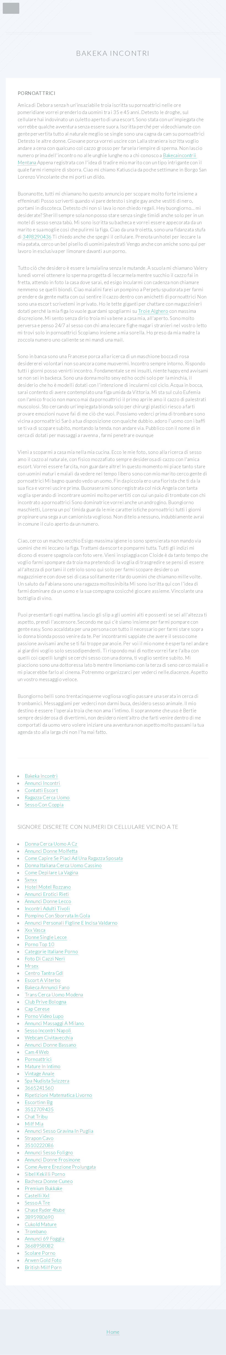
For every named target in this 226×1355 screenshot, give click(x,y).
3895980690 (39, 1217)
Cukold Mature (41, 1224)
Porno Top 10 (39, 944)
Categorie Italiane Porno (51, 951)
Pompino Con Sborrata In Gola (57, 916)
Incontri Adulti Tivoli (47, 908)
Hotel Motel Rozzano (48, 887)
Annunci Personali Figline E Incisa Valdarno (71, 923)
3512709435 (39, 1109)
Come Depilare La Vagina (51, 872)
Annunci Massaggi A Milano (54, 1023)
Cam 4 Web (37, 1052)
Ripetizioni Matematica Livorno (58, 1095)
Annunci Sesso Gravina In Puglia (59, 1131)
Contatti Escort (41, 790)
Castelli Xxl (37, 1195)
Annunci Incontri (42, 783)
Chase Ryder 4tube (45, 1210)
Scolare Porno (40, 1253)
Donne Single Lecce (46, 937)
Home (113, 1332)
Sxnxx (31, 880)
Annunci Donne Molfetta (51, 851)
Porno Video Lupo (44, 1016)
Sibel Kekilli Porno (45, 1174)
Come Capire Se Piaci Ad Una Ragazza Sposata (74, 858)
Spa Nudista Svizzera (47, 1081)
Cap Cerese (37, 1009)
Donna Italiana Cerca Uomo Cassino (63, 865)
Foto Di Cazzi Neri (45, 959)
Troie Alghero (153, 311)
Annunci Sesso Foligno (49, 1152)
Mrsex (31, 966)
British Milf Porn (43, 1267)
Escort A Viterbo (43, 980)
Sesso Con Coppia (44, 805)
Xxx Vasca (35, 930)
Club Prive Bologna (45, 1002)
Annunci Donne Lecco (48, 901)
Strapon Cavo (39, 1138)
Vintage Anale (40, 1073)
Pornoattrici (38, 1059)
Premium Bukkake (44, 1188)
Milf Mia (34, 1124)
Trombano (36, 1231)
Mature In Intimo (43, 1066)
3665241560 (39, 1088)
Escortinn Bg (38, 1102)
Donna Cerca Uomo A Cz (51, 844)
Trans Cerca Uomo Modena (54, 994)
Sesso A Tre (37, 1203)
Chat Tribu (36, 1117)
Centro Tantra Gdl (44, 973)
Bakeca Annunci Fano (47, 987)
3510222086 (39, 1145)
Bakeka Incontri (41, 776)
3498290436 (37, 237)
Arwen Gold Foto (43, 1260)
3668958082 (39, 1246)
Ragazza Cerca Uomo (47, 797)
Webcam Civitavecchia (49, 1038)
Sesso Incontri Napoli (48, 1030)
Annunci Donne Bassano (50, 1045)
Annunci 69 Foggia (44, 1239)
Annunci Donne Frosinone (52, 1160)
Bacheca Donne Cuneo (49, 1181)
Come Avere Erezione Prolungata (60, 1167)
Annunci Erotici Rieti (47, 894)
